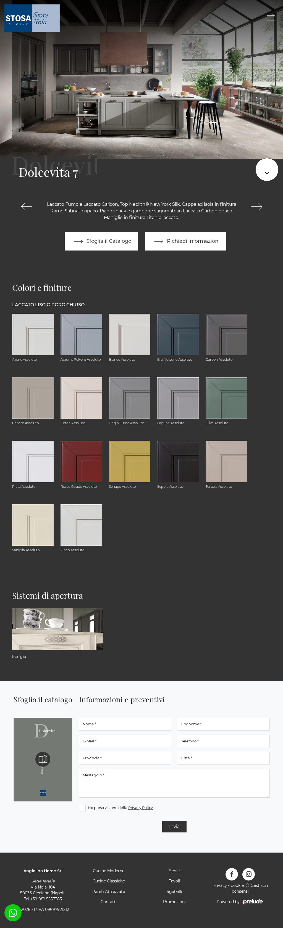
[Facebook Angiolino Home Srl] (232, 874)
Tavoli (174, 881)
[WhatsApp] (13, 912)
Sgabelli (174, 891)
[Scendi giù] (267, 169)
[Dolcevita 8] (256, 206)
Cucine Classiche (109, 881)
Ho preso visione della (120, 807)
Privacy (220, 885)
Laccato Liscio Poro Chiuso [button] (48, 304)
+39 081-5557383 (46, 899)
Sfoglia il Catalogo (108, 241)
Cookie (237, 885)
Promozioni (174, 901)
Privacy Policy (140, 807)
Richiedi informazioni (193, 241)
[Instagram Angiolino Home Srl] (248, 874)
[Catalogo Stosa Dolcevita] (43, 759)
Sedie (174, 870)
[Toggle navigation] (271, 18)
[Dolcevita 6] (26, 206)
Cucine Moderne (108, 870)
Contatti (109, 901)
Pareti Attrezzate (108, 891)
